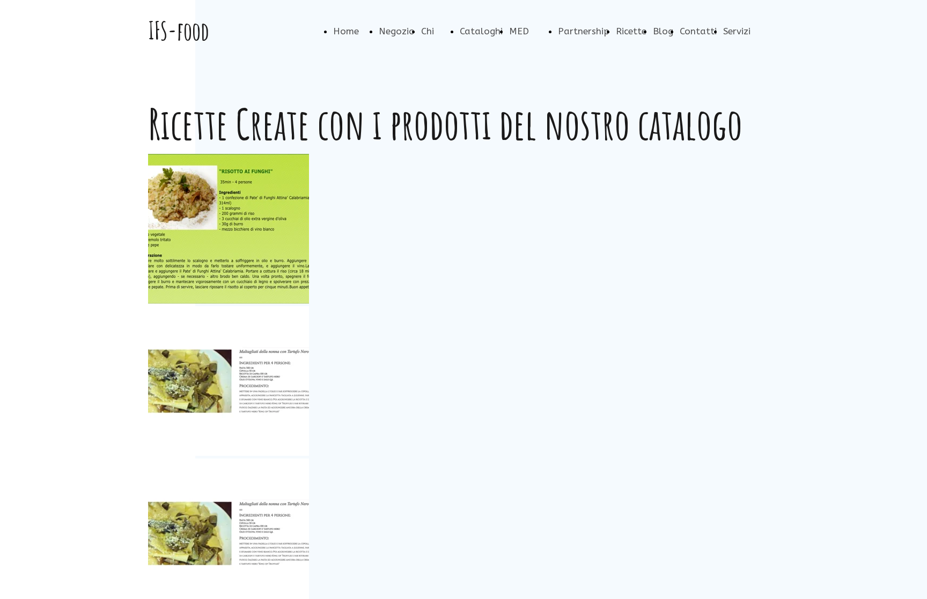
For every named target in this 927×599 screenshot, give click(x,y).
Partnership (583, 31)
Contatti (698, 31)
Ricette (631, 31)
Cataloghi (481, 31)
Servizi (737, 31)
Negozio (397, 31)
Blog (663, 31)
